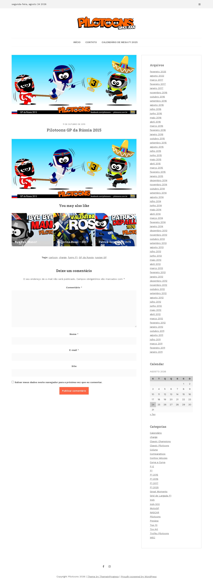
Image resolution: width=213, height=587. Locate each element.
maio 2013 (155, 260)
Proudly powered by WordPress (139, 576)
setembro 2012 (158, 293)
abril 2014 (155, 214)
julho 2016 (155, 109)
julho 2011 (155, 339)
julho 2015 (155, 151)
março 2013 (156, 268)
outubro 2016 (157, 96)
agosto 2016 (157, 105)
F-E (152, 466)
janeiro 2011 (156, 352)
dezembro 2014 (158, 180)
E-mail (74, 350)
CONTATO (91, 42)
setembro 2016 (158, 100)
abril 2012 (155, 314)
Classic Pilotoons (159, 445)
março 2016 (156, 126)
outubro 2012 (157, 289)
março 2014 (156, 218)
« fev (152, 414)
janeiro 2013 (156, 276)
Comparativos (157, 453)
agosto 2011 (156, 335)
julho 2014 (155, 201)
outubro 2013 (157, 239)
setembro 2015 (158, 142)
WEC (152, 537)
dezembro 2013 (158, 230)
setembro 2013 (158, 243)
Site (74, 366)
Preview (154, 520)
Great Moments (158, 491)
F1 (151, 470)
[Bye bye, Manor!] (32, 229)
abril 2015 (155, 163)
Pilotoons (155, 516)
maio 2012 (155, 310)
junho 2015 (156, 155)
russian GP (101, 257)
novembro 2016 (158, 92)
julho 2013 (155, 251)
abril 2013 (155, 264)
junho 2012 (156, 306)
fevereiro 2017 (158, 84)
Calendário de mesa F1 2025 (120, 42)
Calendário (156, 433)
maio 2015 (155, 159)
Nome (74, 334)
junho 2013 (156, 255)
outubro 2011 (157, 331)
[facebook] (103, 566)
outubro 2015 (157, 138)
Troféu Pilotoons (159, 533)
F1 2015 (154, 474)
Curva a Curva (157, 462)
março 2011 (156, 343)
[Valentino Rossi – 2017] (74, 229)
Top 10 (153, 525)
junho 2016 (156, 113)
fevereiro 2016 (158, 130)
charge (63, 257)
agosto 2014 (157, 197)
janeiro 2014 (156, 226)
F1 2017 (154, 483)
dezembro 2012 (158, 280)
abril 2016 (155, 121)
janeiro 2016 (156, 134)
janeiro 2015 (156, 176)
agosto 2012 (157, 297)
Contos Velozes (158, 458)
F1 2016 (154, 479)
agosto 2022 (157, 75)
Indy (152, 499)
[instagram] (109, 566)
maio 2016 (155, 117)
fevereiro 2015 (158, 172)
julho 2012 (155, 301)
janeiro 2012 (156, 326)
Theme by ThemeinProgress (103, 576)
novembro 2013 (158, 234)
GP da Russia (86, 257)
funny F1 (72, 257)
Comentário (74, 287)
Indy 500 (155, 504)
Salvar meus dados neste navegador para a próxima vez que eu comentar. (58, 382)
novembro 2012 (158, 285)
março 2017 (156, 80)
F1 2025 (154, 487)
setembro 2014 (158, 192)
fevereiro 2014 (158, 222)
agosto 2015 (157, 146)
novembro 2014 (158, 184)
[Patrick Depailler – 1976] (116, 229)
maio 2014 (155, 209)
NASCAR (154, 512)
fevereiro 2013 (158, 272)
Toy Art (154, 529)
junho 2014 (156, 205)
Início (77, 42)
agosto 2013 (157, 247)
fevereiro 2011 (157, 347)
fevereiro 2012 (158, 322)
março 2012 (156, 318)
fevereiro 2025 (158, 71)
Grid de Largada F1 (160, 495)
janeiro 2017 (156, 88)
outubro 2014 (157, 188)
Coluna (154, 449)
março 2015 (156, 167)
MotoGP (154, 508)
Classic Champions (160, 441)
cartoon (53, 257)
